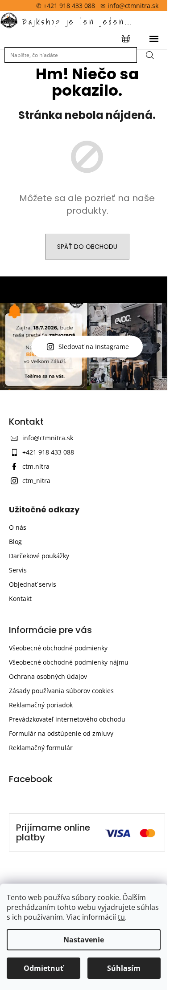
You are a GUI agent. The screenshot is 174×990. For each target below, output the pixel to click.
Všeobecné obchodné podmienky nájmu (68, 662)
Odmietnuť (43, 968)
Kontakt (20, 598)
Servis (18, 570)
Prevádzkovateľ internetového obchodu (67, 719)
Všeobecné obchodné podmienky (58, 648)
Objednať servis (32, 584)
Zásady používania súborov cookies (61, 690)
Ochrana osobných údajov (48, 676)
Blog (15, 541)
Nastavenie (83, 940)
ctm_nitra (36, 480)
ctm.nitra (36, 466)
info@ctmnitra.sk (47, 438)
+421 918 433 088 (48, 452)
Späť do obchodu (87, 246)
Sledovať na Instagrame (93, 346)
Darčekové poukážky (39, 556)
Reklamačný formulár (41, 747)
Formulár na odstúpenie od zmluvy (61, 733)
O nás (17, 527)
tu (121, 917)
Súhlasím (124, 968)
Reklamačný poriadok (41, 705)
